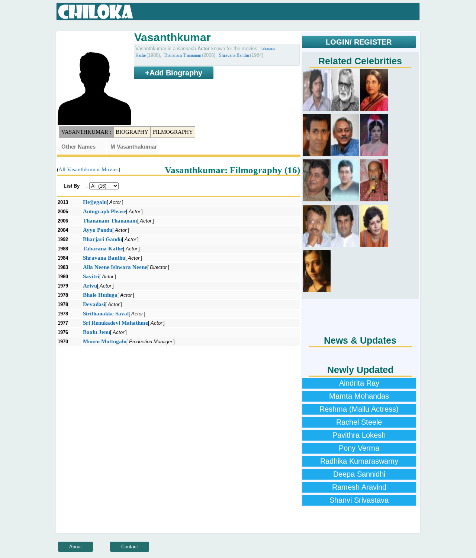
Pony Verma (359, 448)
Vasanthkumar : (86, 132)
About (75, 546)
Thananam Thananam (182, 55)
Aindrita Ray (359, 383)
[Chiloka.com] (96, 11)
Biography (132, 132)
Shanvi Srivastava (359, 500)
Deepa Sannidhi (359, 474)
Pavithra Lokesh (359, 435)
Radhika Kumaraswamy (359, 461)
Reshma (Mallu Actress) (359, 409)
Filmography (173, 132)
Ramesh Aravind (359, 487)
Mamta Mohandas (359, 396)
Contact (129, 546)
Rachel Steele (359, 422)
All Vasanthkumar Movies (88, 169)
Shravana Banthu (234, 55)
